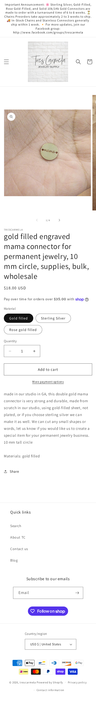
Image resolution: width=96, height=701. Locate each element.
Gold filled (18, 318)
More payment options (48, 382)
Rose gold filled (23, 329)
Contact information (50, 690)
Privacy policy (77, 682)
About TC (18, 537)
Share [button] (14, 471)
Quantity (10, 341)
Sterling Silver (53, 318)
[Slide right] (59, 220)
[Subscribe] (77, 593)
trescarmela (28, 682)
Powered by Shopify (50, 682)
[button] (6, 61)
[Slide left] (36, 220)
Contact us (19, 548)
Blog (14, 560)
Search (16, 526)
